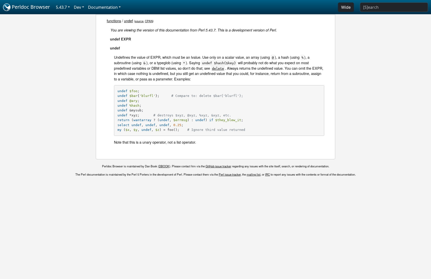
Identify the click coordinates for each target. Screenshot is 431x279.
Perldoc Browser (30, 6)
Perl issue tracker (230, 174)
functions (114, 20)
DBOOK (164, 166)
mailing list (253, 174)
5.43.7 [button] (61, 7)
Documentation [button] (103, 7)
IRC (267, 174)
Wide (346, 7)
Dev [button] (77, 7)
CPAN (149, 21)
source (139, 21)
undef (128, 20)
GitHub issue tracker (218, 166)
